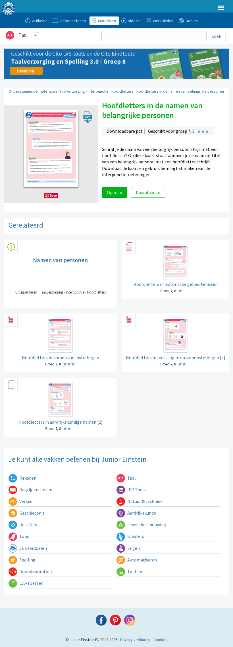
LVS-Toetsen (30, 583)
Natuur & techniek (144, 501)
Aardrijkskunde (141, 513)
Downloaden (148, 192)
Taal (23, 35)
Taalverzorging (72, 91)
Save (53, 195)
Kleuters (135, 536)
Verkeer (26, 501)
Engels (133, 548)
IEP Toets (136, 489)
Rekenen (27, 478)
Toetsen (134, 571)
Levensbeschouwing (146, 524)
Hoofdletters (122, 91)
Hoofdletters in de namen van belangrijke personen (180, 91)
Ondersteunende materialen (33, 91)
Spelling (27, 560)
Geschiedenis (31, 513)
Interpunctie (98, 91)
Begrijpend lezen (35, 489)
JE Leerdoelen (32, 548)
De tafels (27, 524)
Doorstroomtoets (36, 571)
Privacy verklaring (135, 639)
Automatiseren (141, 560)
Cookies (160, 639)
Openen (114, 192)
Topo (24, 536)
